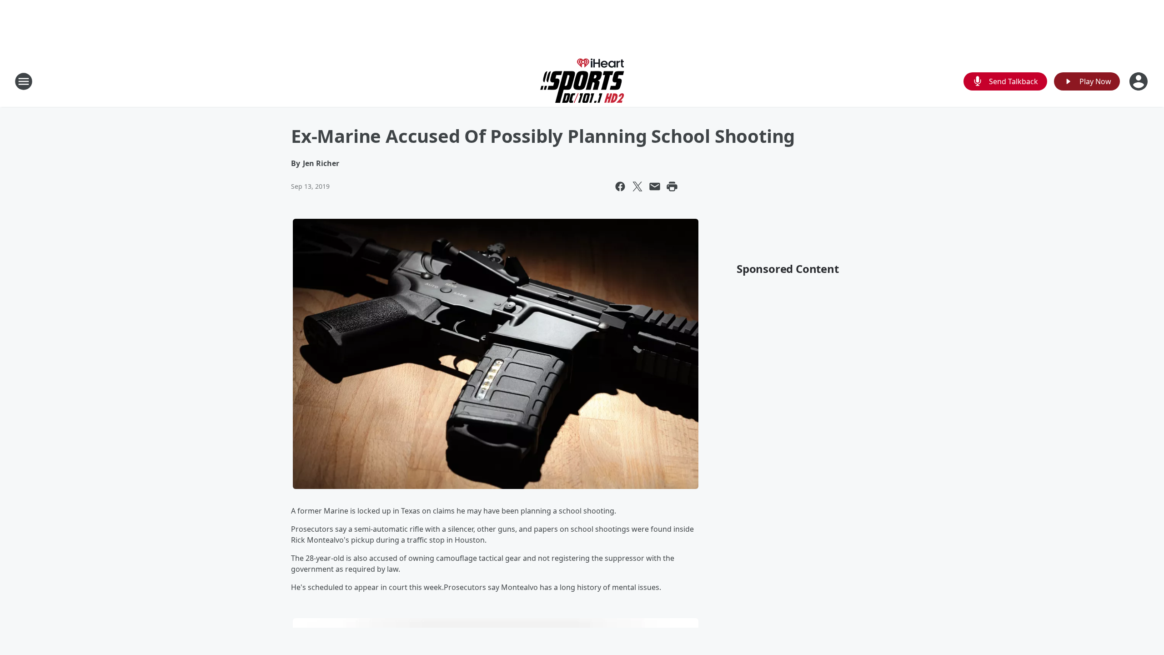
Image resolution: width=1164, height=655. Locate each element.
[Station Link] (582, 81)
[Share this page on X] (637, 186)
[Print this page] (672, 186)
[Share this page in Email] (654, 186)
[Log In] (1139, 81)
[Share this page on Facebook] (620, 186)
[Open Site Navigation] (24, 81)
